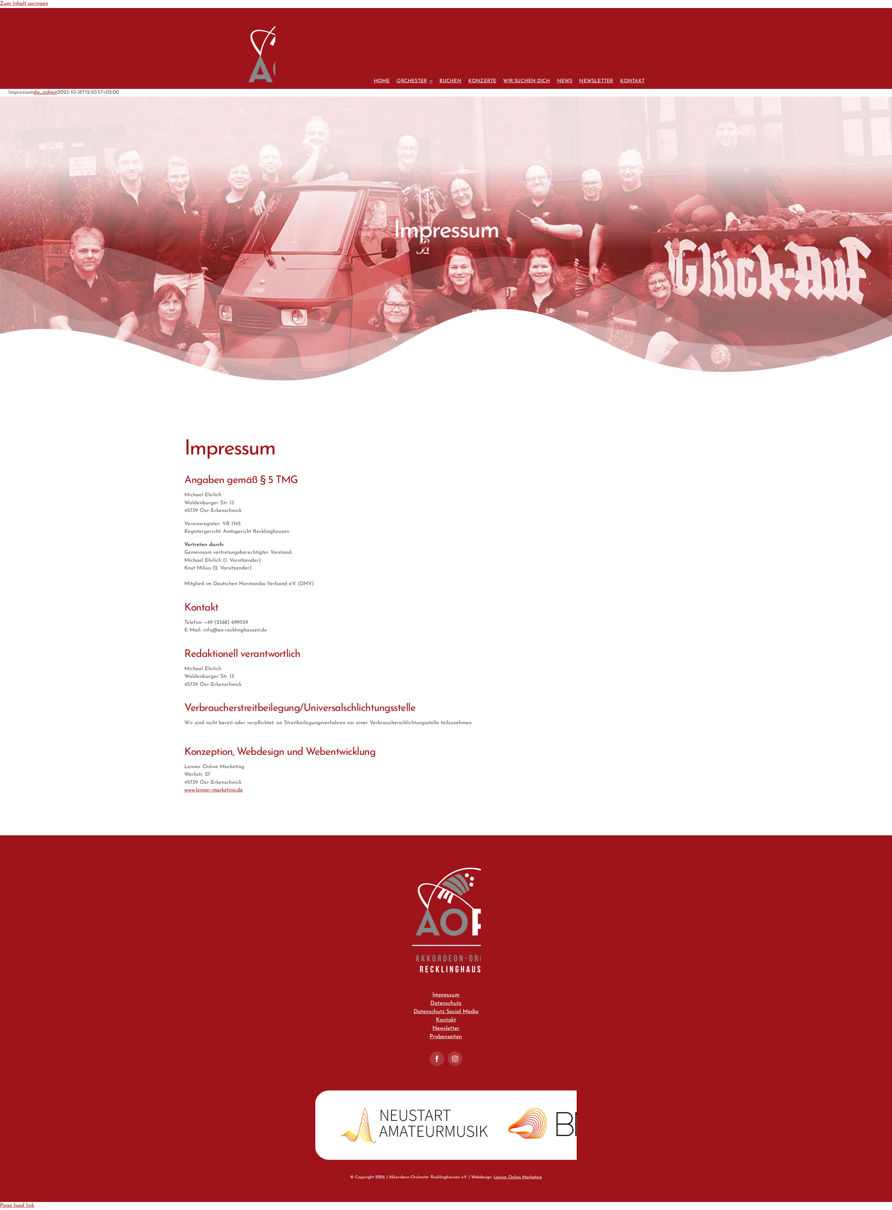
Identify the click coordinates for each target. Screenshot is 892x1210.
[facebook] (437, 1058)
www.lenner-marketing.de (213, 790)
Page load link (17, 1205)
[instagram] (455, 1058)
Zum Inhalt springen (24, 3)
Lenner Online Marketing (518, 1177)
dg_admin (45, 92)
